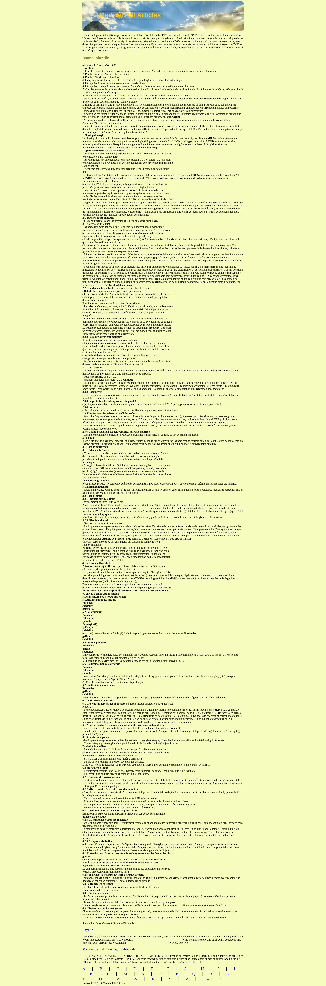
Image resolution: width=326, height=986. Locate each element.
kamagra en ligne (128, 47)
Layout (87, 930)
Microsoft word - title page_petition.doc (109, 949)
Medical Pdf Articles (130, 15)
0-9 (209, 979)
